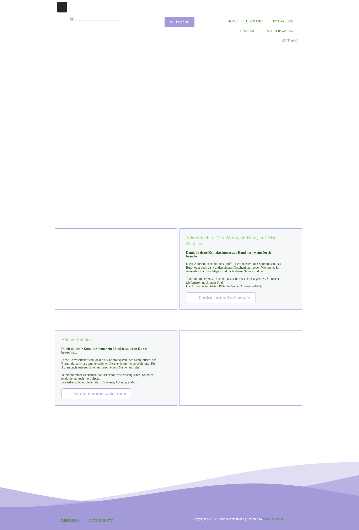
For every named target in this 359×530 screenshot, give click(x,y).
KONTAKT (290, 40)
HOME (233, 21)
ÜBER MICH (255, 21)
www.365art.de (273, 519)
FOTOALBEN (283, 21)
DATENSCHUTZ (101, 520)
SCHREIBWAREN (280, 31)
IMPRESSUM (70, 520)
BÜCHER (247, 31)
